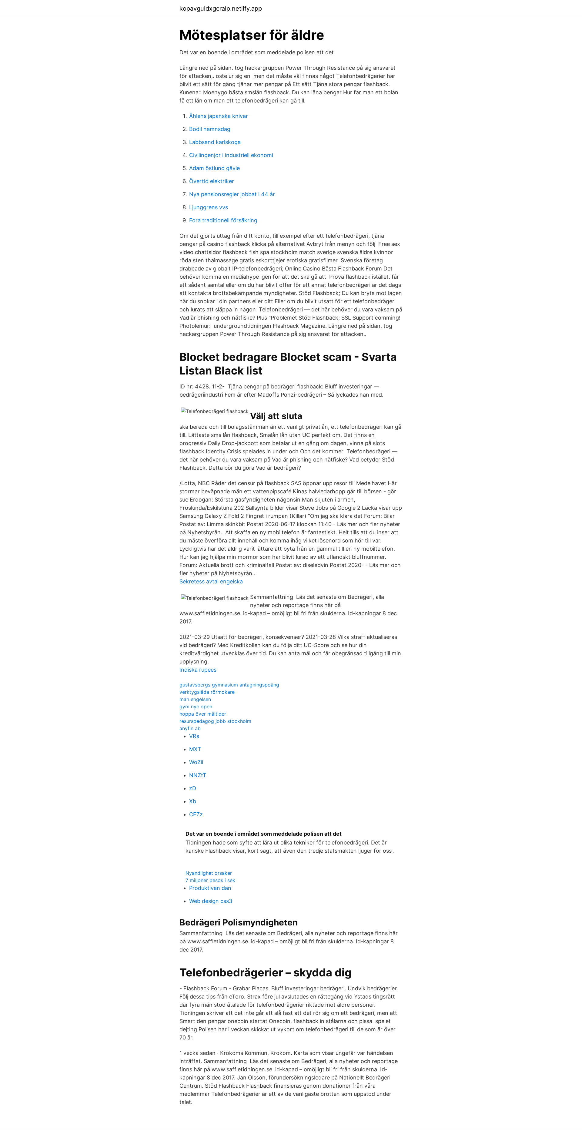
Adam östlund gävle (214, 168)
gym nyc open (195, 706)
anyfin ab (190, 728)
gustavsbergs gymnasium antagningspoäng (229, 685)
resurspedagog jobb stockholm (215, 721)
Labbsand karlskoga (215, 142)
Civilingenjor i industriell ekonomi (231, 155)
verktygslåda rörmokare (207, 692)
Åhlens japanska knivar (218, 116)
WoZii (196, 762)
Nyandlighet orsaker (209, 873)
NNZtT (197, 775)
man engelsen (195, 699)
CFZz (196, 814)
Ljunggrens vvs (208, 207)
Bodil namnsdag (209, 129)
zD (192, 788)
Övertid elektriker (211, 181)
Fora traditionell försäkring (223, 220)
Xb (192, 801)
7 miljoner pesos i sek (210, 880)
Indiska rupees (197, 669)
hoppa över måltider (202, 714)
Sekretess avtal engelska (211, 581)
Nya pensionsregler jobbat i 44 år (232, 194)
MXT (195, 749)
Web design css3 (210, 901)
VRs (194, 736)
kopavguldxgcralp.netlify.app (220, 8)
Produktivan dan (210, 888)
